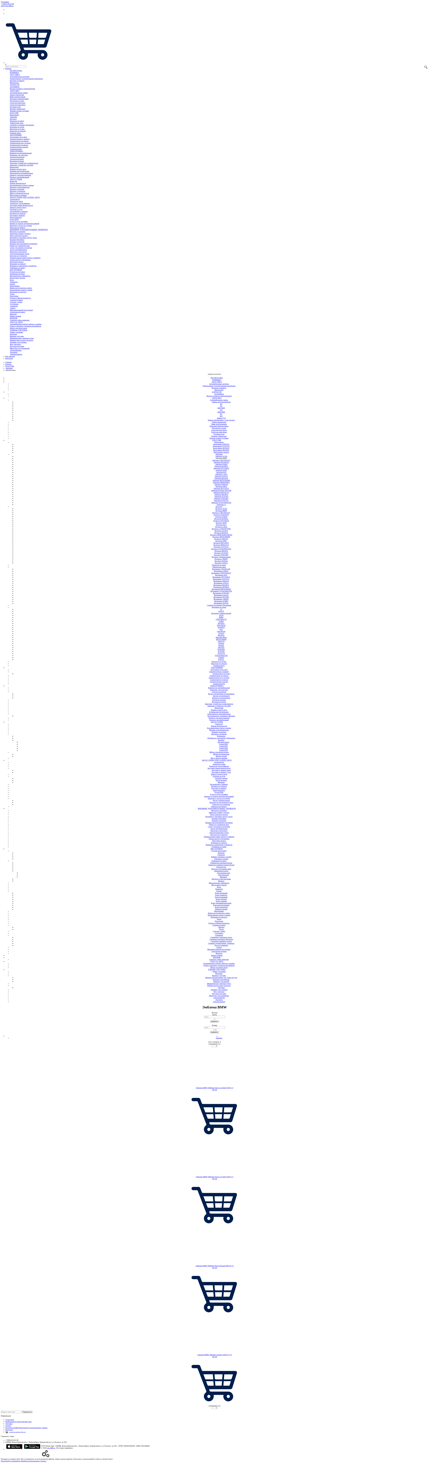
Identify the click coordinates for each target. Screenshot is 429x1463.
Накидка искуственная (221, 804)
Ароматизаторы (16, 149)
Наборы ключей (221, 909)
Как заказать (10, 356)
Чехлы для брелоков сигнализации (221, 694)
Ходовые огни (15, 107)
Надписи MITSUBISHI (221, 537)
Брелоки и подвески (17, 191)
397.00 (214, 1090)
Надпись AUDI (221, 509)
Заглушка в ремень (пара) (221, 770)
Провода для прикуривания (20, 175)
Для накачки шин (223, 873)
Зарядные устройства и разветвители (24, 163)
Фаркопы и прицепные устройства (23, 266)
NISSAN (221, 641)
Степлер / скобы (16, 302)
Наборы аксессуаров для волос (21, 340)
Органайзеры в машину (19, 211)
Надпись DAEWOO (221, 515)
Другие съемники (221, 945)
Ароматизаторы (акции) (19, 147)
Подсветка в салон (17, 101)
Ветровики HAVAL (221, 603)
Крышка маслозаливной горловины (23, 244)
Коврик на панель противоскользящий (24, 224)
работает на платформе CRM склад (17, 1432)
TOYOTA (221, 654)
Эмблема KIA (221, 472)
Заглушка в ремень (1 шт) (221, 772)
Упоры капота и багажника (20, 260)
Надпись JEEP (221, 523)
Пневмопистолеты (221, 871)
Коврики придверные (221, 980)
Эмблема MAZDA (221, 478)
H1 (221, 404)
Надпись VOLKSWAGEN (221, 549)
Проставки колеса (16, 262)
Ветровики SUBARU (221, 593)
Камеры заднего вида (18, 169)
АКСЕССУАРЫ (16, 179)
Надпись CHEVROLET (221, 513)
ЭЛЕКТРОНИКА (16, 151)
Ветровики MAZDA (221, 585)
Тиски (221, 929)
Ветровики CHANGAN (221, 569)
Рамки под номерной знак (20, 246)
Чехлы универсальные (221, 800)
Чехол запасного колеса (19, 236)
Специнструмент (16, 300)
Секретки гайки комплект (20, 320)
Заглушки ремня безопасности (21, 205)
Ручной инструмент (17, 272)
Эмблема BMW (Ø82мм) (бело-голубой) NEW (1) (214, 1088)
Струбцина (14, 304)
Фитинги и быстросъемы (221, 879)
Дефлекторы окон (16, 123)
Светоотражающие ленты (19, 254)
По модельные (221, 780)
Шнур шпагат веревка (18, 195)
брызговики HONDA (221, 448)
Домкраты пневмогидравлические (221, 865)
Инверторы (14, 167)
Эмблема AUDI (221, 456)
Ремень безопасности (18, 183)
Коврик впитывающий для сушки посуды (221, 978)
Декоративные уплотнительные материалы (26, 79)
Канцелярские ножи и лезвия (21, 290)
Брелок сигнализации (221, 696)
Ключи (12, 284)
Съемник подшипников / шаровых (221, 943)
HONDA (221, 623)
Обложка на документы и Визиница (221, 738)
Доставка (8, 1424)
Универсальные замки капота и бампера (25, 258)
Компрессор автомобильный (21, 153)
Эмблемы (13, 117)
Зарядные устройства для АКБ (21, 165)
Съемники (14, 306)
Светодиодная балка (17, 105)
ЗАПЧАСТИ (14, 85)
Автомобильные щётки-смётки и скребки (26, 324)
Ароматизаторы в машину (20, 139)
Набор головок (15, 316)
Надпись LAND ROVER (221, 529)
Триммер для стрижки (18, 342)
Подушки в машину (17, 215)
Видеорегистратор (17, 161)
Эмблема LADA (221, 474)
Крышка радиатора (17, 242)
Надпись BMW (221, 511)
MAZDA (221, 635)
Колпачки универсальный (221, 613)
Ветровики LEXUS (221, 583)
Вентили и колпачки (17, 232)
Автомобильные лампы (19, 93)
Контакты (9, 358)
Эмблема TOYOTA (221, 501)
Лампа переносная (17, 95)
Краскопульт (221, 867)
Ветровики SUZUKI (221, 597)
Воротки (221, 853)
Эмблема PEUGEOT (221, 488)
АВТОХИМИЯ (16, 135)
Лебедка (221, 927)
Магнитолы (14, 83)
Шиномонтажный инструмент (21, 310)
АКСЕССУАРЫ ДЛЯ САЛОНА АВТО (25, 197)
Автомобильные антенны (19, 77)
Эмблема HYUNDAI (221, 468)
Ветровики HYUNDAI (221, 577)
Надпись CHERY (221, 559)
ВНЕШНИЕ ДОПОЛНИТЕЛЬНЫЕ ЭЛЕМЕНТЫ (29, 230)
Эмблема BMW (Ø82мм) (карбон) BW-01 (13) (214, 1355)
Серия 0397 (223, 746)
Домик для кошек (16, 332)
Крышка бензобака (17, 240)
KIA (221, 629)
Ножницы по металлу (18, 292)
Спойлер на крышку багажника (22, 125)
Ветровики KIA (221, 575)
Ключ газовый (221, 901)
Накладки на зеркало (18, 131)
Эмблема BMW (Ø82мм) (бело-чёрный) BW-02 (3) (215, 1266)
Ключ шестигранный (221, 905)
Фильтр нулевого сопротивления (22, 89)
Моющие (223, 877)
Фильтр (214, 1013)
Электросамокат (16, 354)
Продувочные (223, 875)
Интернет (13, 334)
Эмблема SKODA (221, 495)
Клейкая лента (15, 133)
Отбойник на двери (17, 268)
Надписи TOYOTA (221, 547)
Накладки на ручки (17, 129)
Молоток (13, 314)
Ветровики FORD (221, 601)
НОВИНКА (14, 73)
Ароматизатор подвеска (19, 145)
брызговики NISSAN (221, 444)
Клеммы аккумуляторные (19, 171)
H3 (221, 406)
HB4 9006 (221, 412)
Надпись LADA (221, 527)
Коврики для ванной (221, 982)
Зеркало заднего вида (18, 207)
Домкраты (14, 282)
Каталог (8, 69)
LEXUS (221, 633)
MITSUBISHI (221, 639)
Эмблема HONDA (221, 466)
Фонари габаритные (17, 109)
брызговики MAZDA (221, 450)
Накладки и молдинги (18, 252)
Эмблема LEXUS (221, 476)
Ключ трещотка (221, 895)
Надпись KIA (221, 525)
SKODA (221, 647)
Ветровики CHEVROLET (221, 573)
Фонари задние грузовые (19, 111)
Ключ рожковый (221, 897)
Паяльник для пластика (19, 155)
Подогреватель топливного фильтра (221, 716)
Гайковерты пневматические (221, 863)
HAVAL (221, 660)
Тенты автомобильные (18, 250)
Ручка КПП (14, 219)
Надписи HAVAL (221, 561)
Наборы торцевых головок (221, 857)
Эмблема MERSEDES (221, 482)
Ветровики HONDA (221, 587)
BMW (221, 617)
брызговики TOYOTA (221, 446)
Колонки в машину (17, 81)
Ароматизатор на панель (19, 141)
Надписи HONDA (221, 519)
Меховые (221, 782)
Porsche (221, 645)
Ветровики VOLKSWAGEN (221, 591)
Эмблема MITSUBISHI (221, 480)
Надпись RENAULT (221, 545)
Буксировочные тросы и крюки (22, 185)
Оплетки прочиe (221, 778)
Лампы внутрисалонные (221, 402)
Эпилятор (13, 352)
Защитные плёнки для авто (20, 234)
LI (221, 609)
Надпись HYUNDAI (221, 521)
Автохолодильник (17, 159)
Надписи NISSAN (221, 539)
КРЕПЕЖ (13, 318)
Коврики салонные (17, 189)
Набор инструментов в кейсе (21, 288)
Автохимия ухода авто (18, 137)
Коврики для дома (17, 336)
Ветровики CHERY (221, 599)
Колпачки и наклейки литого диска (23, 238)
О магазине (9, 1420)
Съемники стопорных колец (221, 937)
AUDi (221, 615)
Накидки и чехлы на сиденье (21, 226)
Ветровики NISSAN (221, 581)
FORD (221, 621)
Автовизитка (15, 199)
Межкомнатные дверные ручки (22, 338)
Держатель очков (16, 201)
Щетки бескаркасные (221, 754)
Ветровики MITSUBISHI (221, 589)
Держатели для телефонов (20, 203)
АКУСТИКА (15, 75)
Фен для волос (15, 344)
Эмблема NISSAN (221, 484)
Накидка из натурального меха (221, 802)
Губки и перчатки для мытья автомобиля (25, 326)
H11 (221, 416)
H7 (221, 414)
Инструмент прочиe (17, 278)
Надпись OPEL (221, 541)
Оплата (8, 1426)
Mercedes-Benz (221, 637)
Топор (12, 294)
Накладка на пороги (17, 228)
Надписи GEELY (221, 563)
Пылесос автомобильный (19, 177)
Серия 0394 (223, 748)
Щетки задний (221, 756)
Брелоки (221, 740)
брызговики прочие (221, 452)
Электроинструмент (17, 312)
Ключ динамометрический (221, 903)
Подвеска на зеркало (18, 213)
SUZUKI (221, 652)
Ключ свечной (221, 899)
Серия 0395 (223, 750)
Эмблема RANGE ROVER (221, 491)
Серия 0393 (223, 744)
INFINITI (221, 627)
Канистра (13, 181)
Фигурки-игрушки (17, 346)
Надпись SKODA (221, 551)
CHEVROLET (221, 619)
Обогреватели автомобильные (21, 173)
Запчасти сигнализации (221, 698)
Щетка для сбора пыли (18, 328)
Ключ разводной (221, 907)
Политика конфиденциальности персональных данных (26, 1428)
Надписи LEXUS (221, 531)
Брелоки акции (223, 742)
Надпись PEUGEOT (221, 543)
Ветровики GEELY (221, 571)
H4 (221, 410)
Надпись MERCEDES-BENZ (221, 535)
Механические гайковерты (20, 276)
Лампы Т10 (221, 418)
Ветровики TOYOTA (221, 579)
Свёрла (12, 308)
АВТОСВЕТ (15, 91)
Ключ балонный (221, 893)
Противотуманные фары (19, 99)
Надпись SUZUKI (221, 553)
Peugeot (221, 643)
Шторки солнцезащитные (19, 187)
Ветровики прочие (221, 595)
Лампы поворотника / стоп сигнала (221, 420)
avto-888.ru (51, 1448)
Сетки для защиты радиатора (21, 248)
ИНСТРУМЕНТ (16, 270)
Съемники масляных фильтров (221, 939)
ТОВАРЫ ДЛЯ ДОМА (18, 330)
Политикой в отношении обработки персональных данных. (23, 1461)
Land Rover (221, 631)
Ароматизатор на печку (221, 674)
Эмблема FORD (221, 464)
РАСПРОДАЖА (16, 71)
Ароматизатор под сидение (20, 143)
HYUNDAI (221, 625)
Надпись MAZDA (221, 533)
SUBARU (221, 649)
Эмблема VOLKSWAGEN (221, 503)
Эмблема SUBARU (221, 499)
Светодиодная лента (17, 103)
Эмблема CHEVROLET (221, 460)
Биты (12, 280)
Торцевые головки (221, 859)
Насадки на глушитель (18, 256)
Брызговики (14, 115)
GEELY (221, 611)
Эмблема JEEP (221, 470)
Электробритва (15, 350)
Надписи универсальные (221, 557)
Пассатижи (14, 296)
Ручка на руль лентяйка (19, 221)
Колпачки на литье (17, 127)
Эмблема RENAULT (221, 493)
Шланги (221, 881)
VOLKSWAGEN (221, 656)
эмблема (219, 1038)
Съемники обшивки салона (221, 941)
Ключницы (221, 736)
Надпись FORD (221, 517)
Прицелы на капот (17, 121)
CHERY (221, 658)
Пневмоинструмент (17, 274)
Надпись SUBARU (221, 555)
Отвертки (221, 855)
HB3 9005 (221, 408)
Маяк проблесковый (17, 97)
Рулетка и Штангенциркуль (20, 298)
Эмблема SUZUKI (221, 497)
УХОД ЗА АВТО (16, 322)
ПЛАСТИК (14, 113)
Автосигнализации (17, 157)
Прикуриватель (16, 217)
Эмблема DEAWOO (221, 462)
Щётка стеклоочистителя (19, 193)
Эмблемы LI (221, 505)
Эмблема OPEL (221, 486)
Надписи (13, 119)
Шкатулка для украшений (19, 348)
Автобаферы (14, 87)
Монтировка (14, 286)
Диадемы (221, 988)
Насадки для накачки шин (221, 869)
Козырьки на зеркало (18, 264)
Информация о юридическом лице (18, 1422)
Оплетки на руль (16, 209)
